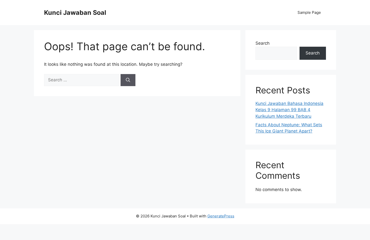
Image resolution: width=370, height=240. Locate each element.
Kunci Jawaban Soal (75, 12)
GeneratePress (220, 216)
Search (262, 43)
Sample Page (309, 12)
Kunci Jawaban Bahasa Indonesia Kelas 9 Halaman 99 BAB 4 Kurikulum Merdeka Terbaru (289, 110)
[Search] (128, 80)
